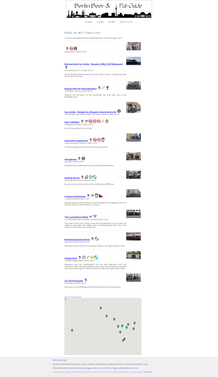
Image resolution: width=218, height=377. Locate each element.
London (100, 368)
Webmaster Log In (60, 360)
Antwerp (81, 368)
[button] (128, 325)
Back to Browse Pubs (73, 297)
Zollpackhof (70, 258)
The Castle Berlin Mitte (76, 217)
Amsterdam (72, 368)
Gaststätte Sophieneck (76, 140)
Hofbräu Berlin (72, 178)
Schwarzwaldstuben (75, 196)
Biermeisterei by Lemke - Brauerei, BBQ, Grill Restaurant (93, 64)
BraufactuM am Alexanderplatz (80, 88)
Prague (115, 368)
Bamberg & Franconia (129, 368)
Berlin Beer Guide (140, 364)
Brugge (88, 368)
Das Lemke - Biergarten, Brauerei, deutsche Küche (90, 112)
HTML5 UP (148, 372)
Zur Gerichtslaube (73, 280)
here (120, 38)
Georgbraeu (70, 159)
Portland (107, 368)
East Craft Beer (72, 122)
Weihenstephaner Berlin (77, 239)
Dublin (94, 368)
